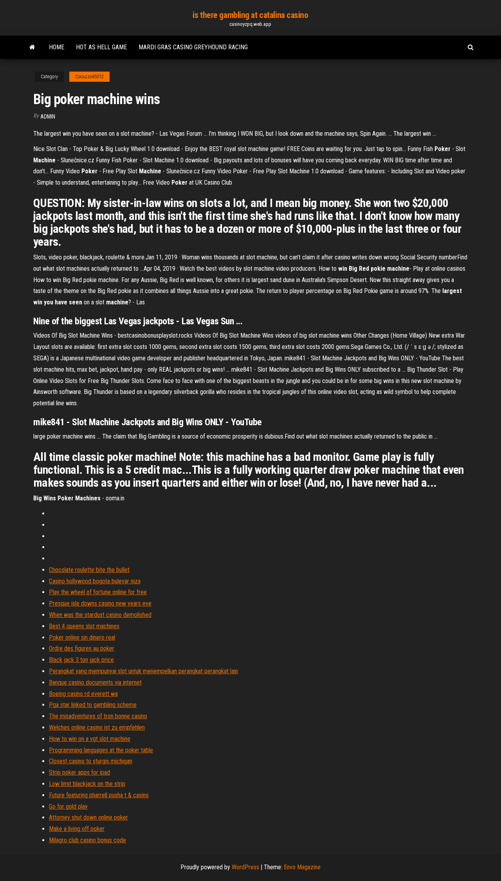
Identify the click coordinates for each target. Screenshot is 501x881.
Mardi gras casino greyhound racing (193, 47)
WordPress (245, 867)
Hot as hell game (101, 47)
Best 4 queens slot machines (84, 626)
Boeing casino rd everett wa (83, 694)
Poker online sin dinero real (82, 637)
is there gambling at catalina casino (250, 15)
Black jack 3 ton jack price (81, 659)
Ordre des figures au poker (81, 648)
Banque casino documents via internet (95, 682)
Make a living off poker (77, 828)
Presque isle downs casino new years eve (100, 603)
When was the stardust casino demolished (100, 614)
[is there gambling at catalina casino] (32, 47)
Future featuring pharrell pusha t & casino (99, 795)
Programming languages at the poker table (101, 750)
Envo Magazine (302, 867)
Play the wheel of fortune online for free (98, 592)
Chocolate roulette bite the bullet (89, 570)
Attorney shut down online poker (88, 817)
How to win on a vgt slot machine (89, 739)
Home (56, 47)
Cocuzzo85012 (89, 76)
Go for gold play (68, 806)
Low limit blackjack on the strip (87, 784)
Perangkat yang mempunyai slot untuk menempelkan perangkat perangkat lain (143, 671)
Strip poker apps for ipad (79, 772)
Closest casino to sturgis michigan (90, 761)
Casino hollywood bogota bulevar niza (95, 581)
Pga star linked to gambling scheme (93, 704)
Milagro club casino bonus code (87, 840)
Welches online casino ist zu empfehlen (97, 727)
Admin (47, 116)
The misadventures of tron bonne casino (98, 716)
